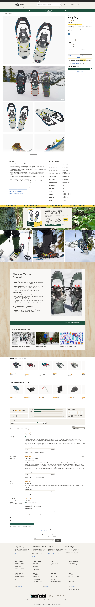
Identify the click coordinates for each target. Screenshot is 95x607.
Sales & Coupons (72, 563)
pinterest (58, 596)
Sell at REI (53, 578)
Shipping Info (36, 569)
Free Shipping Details (73, 564)
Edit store (69, 55)
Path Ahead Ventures (37, 581)
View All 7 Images (33, 154)
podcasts (63, 596)
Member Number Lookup (20, 574)
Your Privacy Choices (31, 602)
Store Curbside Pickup (37, 567)
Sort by (73, 426)
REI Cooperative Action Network (54, 553)
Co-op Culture (54, 576)
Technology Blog (72, 579)
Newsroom (71, 578)
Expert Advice (36, 576)
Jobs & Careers (54, 574)
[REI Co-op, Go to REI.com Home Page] (17, 4)
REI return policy (80, 71)
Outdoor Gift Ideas (54, 563)
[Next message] (64, 11)
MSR (69, 15)
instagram (50, 596)
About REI (71, 574)
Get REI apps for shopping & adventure (38, 594)
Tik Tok (53, 596)
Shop (22, 4)
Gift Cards (53, 564)
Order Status (35, 563)
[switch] (11, 429)
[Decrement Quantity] (68, 44)
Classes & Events (36, 577)
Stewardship (71, 581)
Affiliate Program (54, 579)
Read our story (18, 553)
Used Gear (17, 578)
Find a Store (46, 586)
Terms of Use (22, 602)
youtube (61, 596)
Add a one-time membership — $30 (53, 224)
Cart (78, 4)
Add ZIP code (82, 55)
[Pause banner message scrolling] (65, 11)
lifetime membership (76, 63)
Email (35, 538)
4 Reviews (23, 410)
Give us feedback (44, 530)
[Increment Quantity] (74, 44)
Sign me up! (58, 540)
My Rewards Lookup (19, 564)
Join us (33, 556)
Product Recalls (72, 602)
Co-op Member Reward (85, 61)
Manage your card (71, 553)
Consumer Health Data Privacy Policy (61, 602)
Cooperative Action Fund (74, 576)
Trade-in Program (18, 579)
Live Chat (73, 586)
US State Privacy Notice (48, 602)
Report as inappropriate (39, 452)
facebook (55, 596)
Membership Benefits (19, 568)
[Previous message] (29, 11)
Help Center (19, 586)
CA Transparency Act (37, 604)
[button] (34, 40)
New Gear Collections (19, 576)
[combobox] (49, 4)
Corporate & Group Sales (56, 581)
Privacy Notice (39, 602)
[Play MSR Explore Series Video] (33, 83)
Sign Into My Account (19, 563)
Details (78, 57)
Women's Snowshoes (8, 13)
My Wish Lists (18, 566)
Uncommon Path (36, 579)
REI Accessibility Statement (56, 604)
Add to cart (78, 68)
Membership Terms (46, 604)
